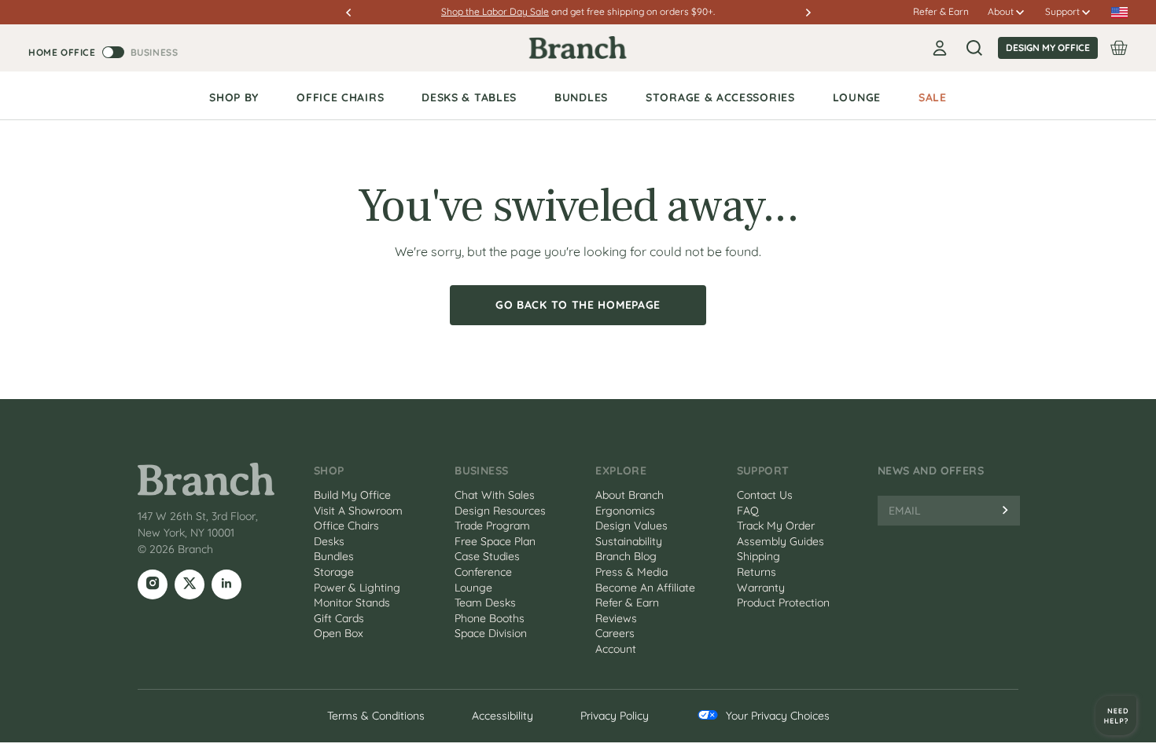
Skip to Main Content (2, 1)
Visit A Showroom (358, 511)
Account (615, 649)
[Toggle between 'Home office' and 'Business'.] (113, 52)
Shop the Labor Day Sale (495, 11)
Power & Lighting (357, 588)
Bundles (334, 556)
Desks (329, 541)
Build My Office (352, 495)
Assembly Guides (780, 541)
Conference (483, 572)
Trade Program (492, 525)
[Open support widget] (1115, 715)
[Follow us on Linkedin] (226, 584)
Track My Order (776, 525)
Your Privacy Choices (778, 716)
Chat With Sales (495, 495)
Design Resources (500, 511)
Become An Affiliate (645, 588)
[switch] (103, 52)
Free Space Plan (495, 541)
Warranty (761, 588)
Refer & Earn (941, 11)
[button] (355, 12)
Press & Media (631, 572)
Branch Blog (626, 556)
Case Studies (487, 556)
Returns (756, 572)
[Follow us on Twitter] (189, 584)
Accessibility (502, 716)
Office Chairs (346, 525)
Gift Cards (339, 618)
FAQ (748, 511)
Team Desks (485, 602)
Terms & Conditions (376, 716)
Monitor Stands (352, 602)
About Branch (629, 495)
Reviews (616, 618)
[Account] (940, 48)
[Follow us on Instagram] (153, 584)
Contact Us (765, 495)
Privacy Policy (614, 716)
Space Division (491, 633)
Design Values (631, 525)
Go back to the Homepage (578, 305)
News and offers (931, 470)
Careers (615, 633)
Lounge (473, 588)
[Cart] (1119, 48)
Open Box (338, 633)
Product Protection (783, 602)
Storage (334, 572)
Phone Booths (490, 618)
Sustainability (628, 541)
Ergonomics (625, 511)
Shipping (758, 556)
